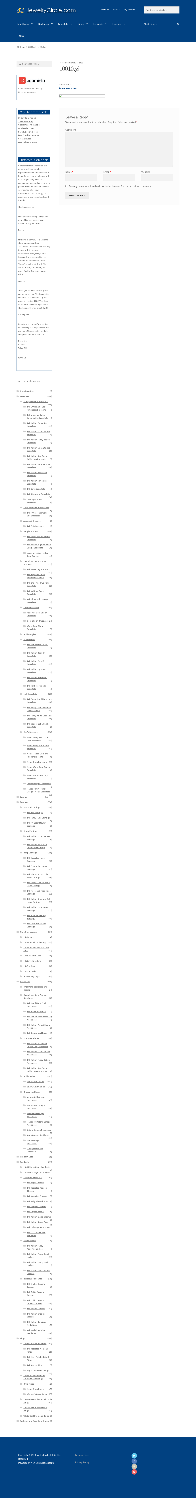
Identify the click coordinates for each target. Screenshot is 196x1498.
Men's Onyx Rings (35, 1389)
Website (145, 171)
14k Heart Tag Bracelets (38, 569)
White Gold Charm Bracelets (35, 627)
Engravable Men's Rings (38, 1370)
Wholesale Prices (26, 128)
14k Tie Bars (29, 966)
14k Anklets (28, 937)
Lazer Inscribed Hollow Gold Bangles (38, 554)
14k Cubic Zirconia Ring (34, 942)
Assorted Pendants (32, 1177)
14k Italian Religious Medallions (36, 1323)
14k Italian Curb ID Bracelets (35, 663)
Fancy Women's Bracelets (35, 401)
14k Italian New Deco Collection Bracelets (37, 458)
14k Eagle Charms (35, 1211)
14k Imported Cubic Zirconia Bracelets (36, 576)
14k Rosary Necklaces (37, 1033)
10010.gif (32, 47)
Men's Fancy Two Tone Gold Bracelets (37, 739)
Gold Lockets (29, 1240)
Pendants (98, 23)
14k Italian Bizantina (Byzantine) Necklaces (37, 1045)
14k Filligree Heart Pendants (36, 1167)
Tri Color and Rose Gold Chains (34, 1421)
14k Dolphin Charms (36, 1206)
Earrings (116, 23)
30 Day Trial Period (27, 117)
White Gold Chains (35, 1081)
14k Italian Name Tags (37, 1222)
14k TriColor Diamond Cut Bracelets (37, 514)
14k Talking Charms (36, 1227)
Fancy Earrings (30, 831)
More (21, 35)
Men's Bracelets (30, 732)
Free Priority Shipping (28, 135)
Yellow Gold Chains (36, 1086)
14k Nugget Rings (35, 1365)
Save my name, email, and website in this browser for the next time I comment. (110, 186)
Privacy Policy (82, 1462)
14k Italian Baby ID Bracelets (36, 654)
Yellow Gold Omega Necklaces (36, 1099)
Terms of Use (82, 1454)
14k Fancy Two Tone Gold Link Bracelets (39, 709)
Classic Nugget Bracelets (39, 783)
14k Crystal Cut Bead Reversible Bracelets (37, 408)
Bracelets (63, 23)
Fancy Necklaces (31, 1038)
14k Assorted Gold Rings (34, 1343)
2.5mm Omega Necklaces (39, 1130)
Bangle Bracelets (31, 531)
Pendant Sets (26, 1156)
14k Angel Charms (35, 1182)
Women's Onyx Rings (37, 1394)
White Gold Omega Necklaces (36, 1107)
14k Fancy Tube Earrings (38, 817)
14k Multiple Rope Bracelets (35, 593)
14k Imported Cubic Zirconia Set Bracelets (37, 416)
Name (69, 171)
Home (23, 47)
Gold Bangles (29, 634)
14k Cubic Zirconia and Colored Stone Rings (34, 1377)
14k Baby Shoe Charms (37, 1201)
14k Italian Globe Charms (39, 1216)
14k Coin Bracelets (35, 526)
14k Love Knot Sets (32, 960)
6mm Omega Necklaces (33, 1142)
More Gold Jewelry (28, 932)
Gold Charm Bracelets (37, 620)
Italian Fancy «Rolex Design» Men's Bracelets (38, 790)
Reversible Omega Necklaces (35, 1115)
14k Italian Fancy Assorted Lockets (35, 1247)
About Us (105, 9)
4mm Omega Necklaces (38, 1135)
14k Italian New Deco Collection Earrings (37, 846)
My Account (129, 9)
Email (107, 171)
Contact (116, 9)
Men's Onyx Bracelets (37, 762)
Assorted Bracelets (32, 521)
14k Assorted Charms (37, 1196)
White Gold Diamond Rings (36, 1415)
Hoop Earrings (30, 852)
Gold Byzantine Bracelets (34, 501)
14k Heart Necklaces (36, 1011)
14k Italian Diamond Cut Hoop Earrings (38, 900)
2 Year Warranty (25, 121)
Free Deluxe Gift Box (27, 142)
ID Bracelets (29, 639)
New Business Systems (42, 1462)
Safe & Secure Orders (28, 131)
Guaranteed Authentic (29, 124)
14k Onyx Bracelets (36, 488)
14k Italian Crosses (36, 1308)
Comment (71, 129)
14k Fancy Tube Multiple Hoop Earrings (38, 884)
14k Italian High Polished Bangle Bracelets (39, 546)
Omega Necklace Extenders (35, 1150)
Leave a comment (68, 88)
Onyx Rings (28, 1383)
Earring (23, 797)
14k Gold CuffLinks (32, 955)
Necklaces (43, 23)
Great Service (24, 138)
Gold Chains (23, 23)
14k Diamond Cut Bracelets (36, 507)
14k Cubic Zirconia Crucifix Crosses (35, 1302)
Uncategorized (27, 391)
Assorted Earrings (31, 807)
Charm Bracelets (31, 607)
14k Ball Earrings (35, 812)
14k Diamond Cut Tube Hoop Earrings (37, 876)
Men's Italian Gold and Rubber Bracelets (37, 755)
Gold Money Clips (31, 976)
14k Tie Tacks (29, 971)
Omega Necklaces (31, 1092)
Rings (81, 23)
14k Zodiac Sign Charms (34, 1172)
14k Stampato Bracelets (38, 494)
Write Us (22, 357)
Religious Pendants (32, 1278)
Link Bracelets (30, 694)
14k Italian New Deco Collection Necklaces (37, 1070)
